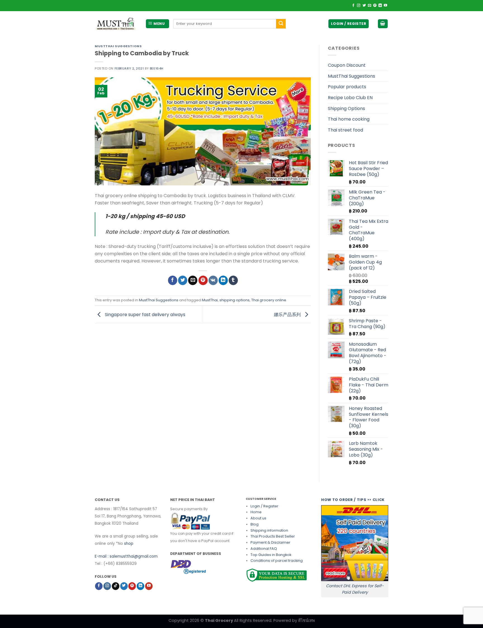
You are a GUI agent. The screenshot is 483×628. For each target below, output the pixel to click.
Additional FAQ (263, 548)
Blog (254, 524)
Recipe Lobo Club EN (350, 97)
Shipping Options (346, 108)
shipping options (234, 300)
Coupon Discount (347, 65)
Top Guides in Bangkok (270, 554)
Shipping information (269, 530)
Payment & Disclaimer (270, 542)
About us (258, 518)
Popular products (347, 86)
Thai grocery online (268, 300)
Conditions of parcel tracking (276, 560)
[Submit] (281, 23)
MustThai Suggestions (118, 46)
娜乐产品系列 (288, 314)
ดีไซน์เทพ (306, 620)
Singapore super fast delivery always (144, 314)
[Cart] (383, 23)
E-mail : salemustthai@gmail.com (126, 556)
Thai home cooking (349, 119)
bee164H (157, 68)
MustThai (210, 300)
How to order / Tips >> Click (353, 499)
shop (128, 543)
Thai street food (345, 130)
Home (256, 512)
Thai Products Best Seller (272, 536)
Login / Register (264, 506)
